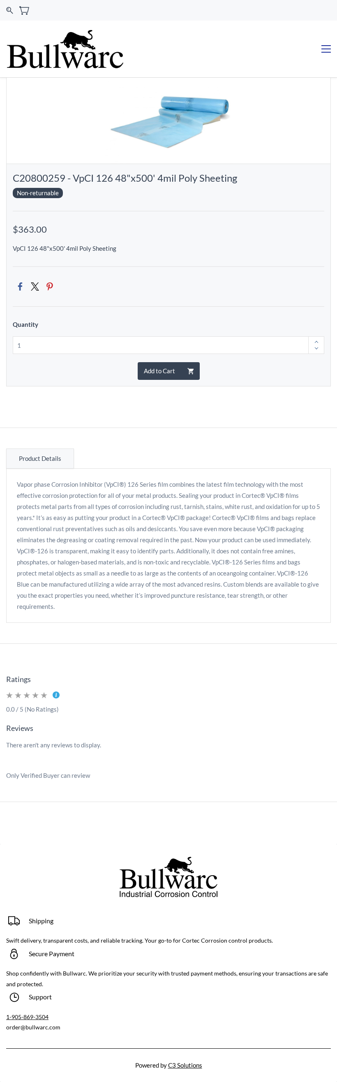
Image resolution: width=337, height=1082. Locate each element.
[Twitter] (35, 286)
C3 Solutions (185, 1065)
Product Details (40, 458)
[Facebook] (20, 286)
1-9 (10, 1016)
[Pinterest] (50, 286)
